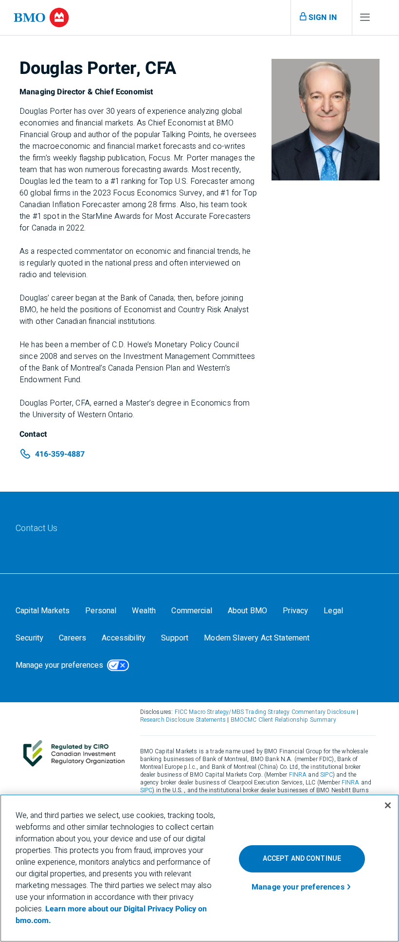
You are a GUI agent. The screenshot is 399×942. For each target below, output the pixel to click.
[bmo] (41, 17)
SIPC (326, 774)
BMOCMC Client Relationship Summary (283, 719)
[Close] (388, 805)
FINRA (298, 774)
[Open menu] (365, 19)
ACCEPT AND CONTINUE (302, 858)
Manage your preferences (59, 665)
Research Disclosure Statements (183, 719)
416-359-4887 (60, 454)
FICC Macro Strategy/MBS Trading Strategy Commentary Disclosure (265, 712)
